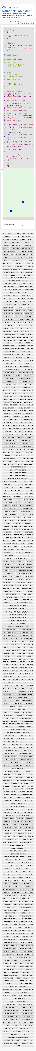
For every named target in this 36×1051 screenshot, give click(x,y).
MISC (4, 234)
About (23, 23)
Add (3, 22)
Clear (18, 23)
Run (7, 22)
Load (32, 23)
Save (27, 23)
